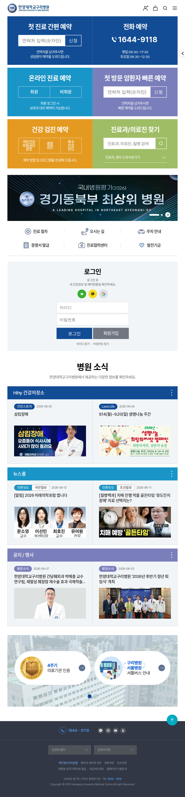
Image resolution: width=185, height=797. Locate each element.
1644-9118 (137, 39)
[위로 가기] (172, 720)
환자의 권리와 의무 (91, 763)
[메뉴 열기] (175, 8)
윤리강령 (122, 763)
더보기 (172, 392)
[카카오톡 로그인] (92, 294)
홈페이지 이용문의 (117, 769)
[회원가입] (145, 8)
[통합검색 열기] (165, 8)
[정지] (167, 214)
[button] (154, 215)
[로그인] (155, 8)
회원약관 (109, 763)
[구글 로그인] (103, 294)
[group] (92, 198)
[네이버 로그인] (82, 294)
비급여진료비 (96, 769)
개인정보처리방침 (68, 763)
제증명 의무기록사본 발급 (72, 769)
